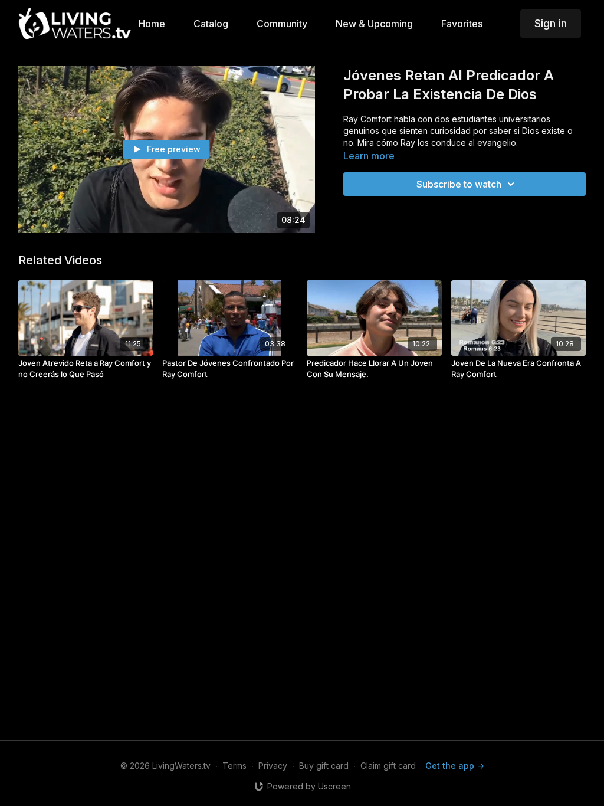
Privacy (272, 766)
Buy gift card (324, 766)
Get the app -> (454, 766)
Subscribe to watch (458, 184)
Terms (234, 766)
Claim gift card (388, 766)
